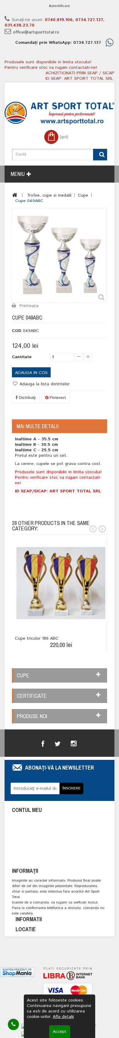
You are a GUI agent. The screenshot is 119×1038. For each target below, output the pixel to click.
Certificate (32, 696)
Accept (60, 1032)
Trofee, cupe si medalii (49, 195)
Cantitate (22, 357)
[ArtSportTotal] (59, 113)
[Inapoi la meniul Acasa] (14, 195)
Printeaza (29, 306)
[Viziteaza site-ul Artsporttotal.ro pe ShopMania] (17, 972)
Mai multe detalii (37, 426)
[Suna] (13, 1024)
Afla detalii (63, 1017)
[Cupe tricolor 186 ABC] (61, 583)
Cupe (83, 195)
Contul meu (27, 810)
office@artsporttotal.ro (36, 32)
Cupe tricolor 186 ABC (37, 638)
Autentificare (59, 6)
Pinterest (57, 398)
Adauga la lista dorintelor (44, 384)
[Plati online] (67, 993)
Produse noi (32, 716)
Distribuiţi (27, 398)
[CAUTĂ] (100, 154)
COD (16, 331)
